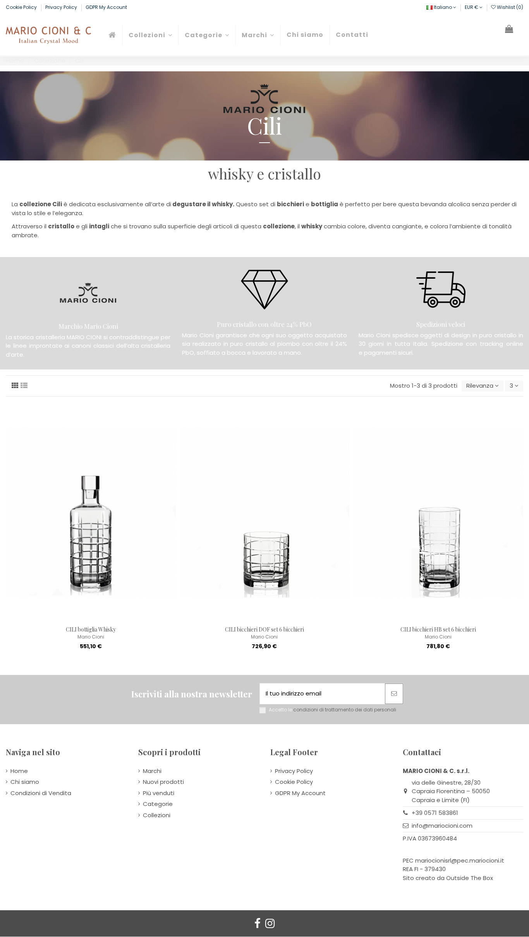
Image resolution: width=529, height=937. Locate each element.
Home (19, 771)
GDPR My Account (106, 7)
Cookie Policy (22, 7)
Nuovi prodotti (163, 782)
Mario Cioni (90, 636)
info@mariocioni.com (442, 825)
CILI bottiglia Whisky (91, 629)
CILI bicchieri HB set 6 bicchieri (438, 629)
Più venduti (158, 793)
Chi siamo (24, 782)
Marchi (152, 771)
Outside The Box (469, 878)
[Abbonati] (394, 693)
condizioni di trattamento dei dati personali (344, 709)
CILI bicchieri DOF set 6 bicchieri (264, 629)
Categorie (158, 804)
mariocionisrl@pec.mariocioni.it (459, 860)
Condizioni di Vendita (40, 793)
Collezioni (156, 815)
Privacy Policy (61, 7)
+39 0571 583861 (435, 813)
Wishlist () (509, 7)
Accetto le (332, 710)
